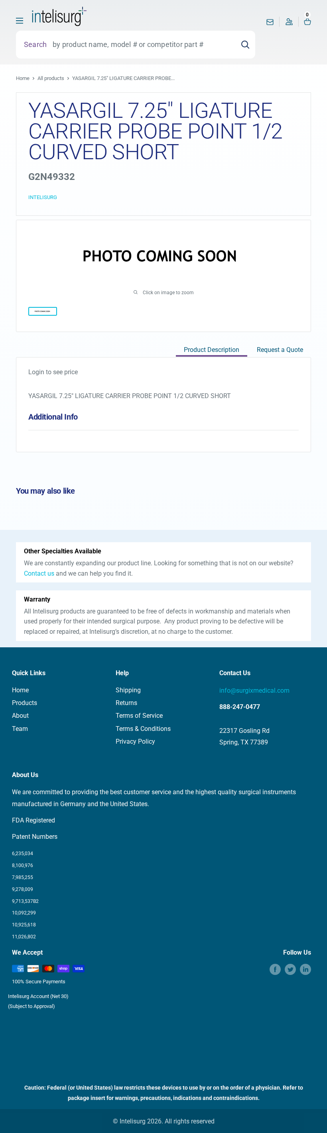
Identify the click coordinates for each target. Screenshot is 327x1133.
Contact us (39, 573)
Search (35, 44)
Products (24, 703)
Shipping (128, 690)
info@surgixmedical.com (254, 690)
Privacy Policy (135, 741)
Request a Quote (280, 350)
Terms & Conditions (143, 729)
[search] (141, 45)
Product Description (211, 350)
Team (20, 729)
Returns (126, 703)
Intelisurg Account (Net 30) (38, 996)
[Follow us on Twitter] (290, 969)
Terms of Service (139, 715)
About (20, 715)
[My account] (289, 24)
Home (23, 78)
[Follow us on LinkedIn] (305, 969)
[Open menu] (19, 21)
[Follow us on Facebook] (275, 969)
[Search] (245, 45)
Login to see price (53, 372)
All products (50, 78)
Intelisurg (42, 197)
